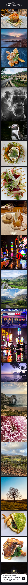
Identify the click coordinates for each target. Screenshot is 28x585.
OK (23, 578)
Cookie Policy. (8, 580)
